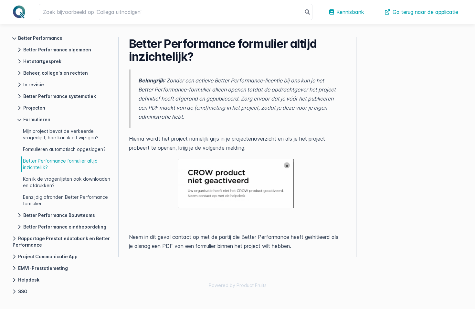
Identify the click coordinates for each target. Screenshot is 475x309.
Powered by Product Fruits (238, 285)
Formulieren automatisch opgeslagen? (64, 149)
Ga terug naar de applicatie (425, 12)
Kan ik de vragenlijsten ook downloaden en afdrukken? (66, 182)
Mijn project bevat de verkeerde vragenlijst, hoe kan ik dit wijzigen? (61, 134)
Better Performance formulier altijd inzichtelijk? (60, 164)
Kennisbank (350, 12)
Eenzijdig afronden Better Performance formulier (65, 200)
